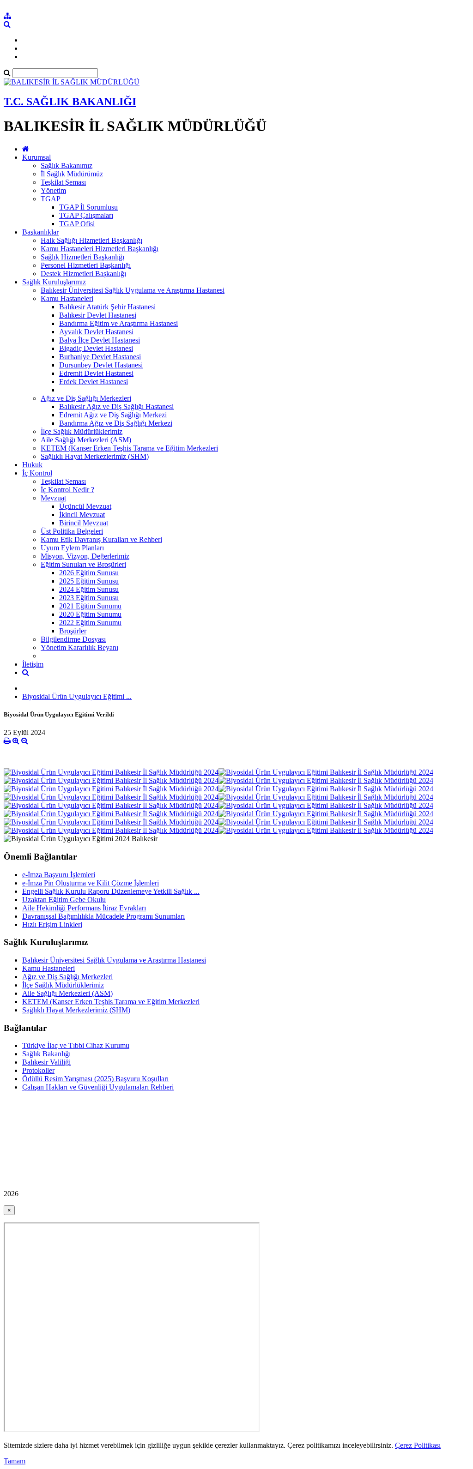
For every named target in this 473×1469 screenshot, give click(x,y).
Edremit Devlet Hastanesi (96, 373)
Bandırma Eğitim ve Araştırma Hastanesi (118, 323)
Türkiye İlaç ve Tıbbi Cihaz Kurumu (75, 1045)
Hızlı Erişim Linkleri (52, 924)
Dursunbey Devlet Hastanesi (101, 365)
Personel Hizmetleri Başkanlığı (86, 265)
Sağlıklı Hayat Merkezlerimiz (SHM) (95, 456)
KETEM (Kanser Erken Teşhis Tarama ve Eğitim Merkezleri (129, 448)
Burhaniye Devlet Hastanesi (100, 357)
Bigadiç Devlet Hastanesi (96, 348)
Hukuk (32, 465)
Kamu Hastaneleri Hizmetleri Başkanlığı (99, 249)
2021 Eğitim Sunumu (90, 606)
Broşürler (72, 631)
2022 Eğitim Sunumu (90, 622)
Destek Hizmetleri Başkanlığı (83, 273)
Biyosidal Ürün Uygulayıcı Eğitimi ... (77, 696)
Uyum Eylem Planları (72, 548)
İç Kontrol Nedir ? (67, 490)
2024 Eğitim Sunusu (89, 589)
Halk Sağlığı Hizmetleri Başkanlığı (91, 240)
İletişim (32, 664)
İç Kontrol (37, 473)
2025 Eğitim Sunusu (89, 581)
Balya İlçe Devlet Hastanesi (99, 340)
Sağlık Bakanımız (66, 165)
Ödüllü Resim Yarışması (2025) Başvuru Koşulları (95, 1079)
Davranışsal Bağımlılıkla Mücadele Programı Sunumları (103, 916)
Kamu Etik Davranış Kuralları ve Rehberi (101, 539)
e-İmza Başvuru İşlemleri (58, 875)
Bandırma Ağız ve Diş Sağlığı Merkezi (115, 423)
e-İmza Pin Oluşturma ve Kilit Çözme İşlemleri (90, 883)
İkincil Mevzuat (82, 514)
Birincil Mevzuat (83, 523)
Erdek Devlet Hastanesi (93, 381)
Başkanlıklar (40, 232)
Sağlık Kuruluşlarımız (54, 282)
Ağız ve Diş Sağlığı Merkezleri (86, 398)
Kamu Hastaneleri (67, 298)
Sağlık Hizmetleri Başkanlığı (82, 257)
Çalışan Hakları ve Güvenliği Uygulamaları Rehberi (98, 1087)
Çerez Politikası (418, 1445)
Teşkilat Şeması (63, 182)
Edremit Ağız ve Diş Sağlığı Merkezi (113, 415)
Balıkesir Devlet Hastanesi (97, 315)
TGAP (51, 199)
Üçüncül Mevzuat (85, 506)
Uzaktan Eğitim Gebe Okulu (64, 899)
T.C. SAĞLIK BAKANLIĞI (70, 102)
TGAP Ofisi (77, 224)
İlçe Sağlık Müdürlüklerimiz (81, 431)
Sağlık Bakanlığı (46, 1054)
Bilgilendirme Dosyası (73, 639)
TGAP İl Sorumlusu (88, 207)
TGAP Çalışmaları (86, 215)
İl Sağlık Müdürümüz (72, 174)
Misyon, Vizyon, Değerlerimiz (85, 556)
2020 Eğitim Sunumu (90, 614)
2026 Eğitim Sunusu (89, 573)
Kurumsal (36, 157)
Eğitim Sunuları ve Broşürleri (83, 564)
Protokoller (38, 1070)
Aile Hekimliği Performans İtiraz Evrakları (84, 908)
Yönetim (53, 190)
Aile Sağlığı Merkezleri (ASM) (86, 440)
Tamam (14, 1461)
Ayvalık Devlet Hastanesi (96, 332)
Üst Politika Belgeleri (72, 531)
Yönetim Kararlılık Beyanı (79, 647)
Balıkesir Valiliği (46, 1062)
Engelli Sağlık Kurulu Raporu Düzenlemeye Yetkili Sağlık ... (111, 891)
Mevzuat (53, 498)
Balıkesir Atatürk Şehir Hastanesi (107, 307)
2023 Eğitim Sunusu (89, 598)
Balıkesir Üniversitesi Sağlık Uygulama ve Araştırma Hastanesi (132, 290)
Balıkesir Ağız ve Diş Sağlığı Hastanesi (116, 406)
